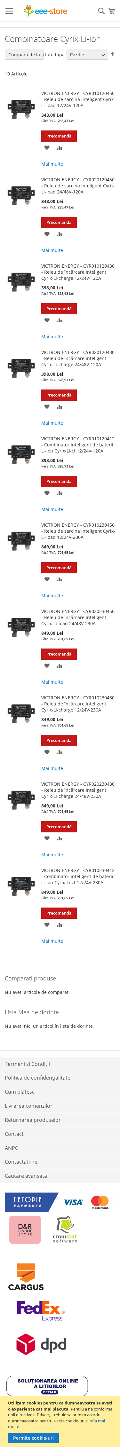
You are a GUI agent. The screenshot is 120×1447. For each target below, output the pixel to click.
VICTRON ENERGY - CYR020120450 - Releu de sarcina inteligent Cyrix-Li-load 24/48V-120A (78, 186)
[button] (46, 147)
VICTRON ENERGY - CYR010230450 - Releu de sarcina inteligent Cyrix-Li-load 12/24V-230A (78, 531)
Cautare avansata (26, 1175)
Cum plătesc (20, 1091)
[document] (61, 1421)
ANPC (11, 1148)
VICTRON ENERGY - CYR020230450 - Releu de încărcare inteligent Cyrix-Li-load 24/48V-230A (78, 617)
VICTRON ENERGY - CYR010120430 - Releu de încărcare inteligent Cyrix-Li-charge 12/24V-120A (78, 272)
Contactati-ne (21, 1161)
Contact (14, 1133)
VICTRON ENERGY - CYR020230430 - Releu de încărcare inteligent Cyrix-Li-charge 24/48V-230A (78, 790)
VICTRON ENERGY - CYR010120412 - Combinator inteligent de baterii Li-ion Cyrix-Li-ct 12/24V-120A (78, 445)
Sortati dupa (51, 54)
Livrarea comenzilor (28, 1105)
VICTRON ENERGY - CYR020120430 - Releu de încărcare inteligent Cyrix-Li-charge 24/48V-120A (78, 358)
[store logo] (45, 10)
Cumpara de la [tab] (24, 54)
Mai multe (52, 164)
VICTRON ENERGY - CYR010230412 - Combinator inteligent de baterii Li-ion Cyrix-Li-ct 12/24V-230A (78, 876)
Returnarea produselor (33, 1119)
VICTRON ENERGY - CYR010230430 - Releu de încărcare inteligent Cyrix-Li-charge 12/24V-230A (78, 704)
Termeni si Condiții (27, 1063)
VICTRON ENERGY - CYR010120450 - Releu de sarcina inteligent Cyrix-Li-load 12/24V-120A (78, 99)
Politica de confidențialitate (37, 1077)
